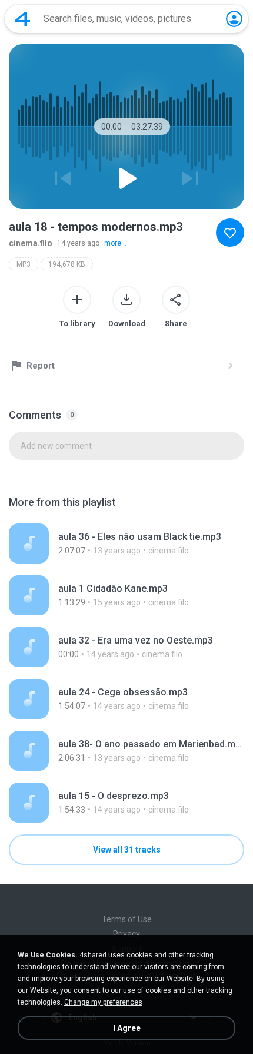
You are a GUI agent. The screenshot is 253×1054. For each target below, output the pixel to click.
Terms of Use (127, 919)
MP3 (23, 264)
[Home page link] (22, 18)
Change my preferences (103, 1002)
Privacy (126, 934)
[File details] (126, 543)
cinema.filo (30, 243)
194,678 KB (66, 264)
